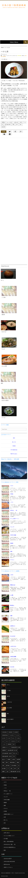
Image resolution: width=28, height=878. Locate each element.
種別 (5, 850)
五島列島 (9, 744)
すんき (3, 348)
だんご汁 (12, 526)
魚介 (8, 771)
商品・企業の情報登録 (8, 841)
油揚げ (18, 762)
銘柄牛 (3, 771)
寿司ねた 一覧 (13, 510)
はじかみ (12, 666)
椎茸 (7, 762)
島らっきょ (15, 753)
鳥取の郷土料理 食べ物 (15, 771)
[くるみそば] (8, 325)
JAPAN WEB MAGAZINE (9, 861)
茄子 (17, 124)
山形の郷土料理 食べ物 (12, 750)
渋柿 (3, 765)
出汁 (14, 744)
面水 (14, 438)
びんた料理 (4, 366)
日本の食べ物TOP (8, 858)
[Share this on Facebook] (15, 131)
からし (13, 738)
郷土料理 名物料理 (7, 680)
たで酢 (11, 595)
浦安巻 (3, 314)
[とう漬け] (9, 291)
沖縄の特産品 (12, 762)
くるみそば (3, 331)
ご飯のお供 (16, 122)
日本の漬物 (19, 55)
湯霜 (11, 551)
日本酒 (13, 759)
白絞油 (14, 445)
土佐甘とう (12, 625)
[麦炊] (8, 377)
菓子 (15, 768)
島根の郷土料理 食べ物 (6, 756)
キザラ (11, 485)
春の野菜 (18, 759)
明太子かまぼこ (14, 453)
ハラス (11, 502)
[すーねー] (9, 411)
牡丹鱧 (5, 811)
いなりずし (12, 735)
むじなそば (12, 636)
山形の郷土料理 (7, 124)
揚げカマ (4, 759)
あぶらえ (14, 441)
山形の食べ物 (14, 55)
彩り (14, 756)
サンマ (7, 741)
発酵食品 (23, 55)
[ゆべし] (8, 274)
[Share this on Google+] (21, 131)
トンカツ (4, 744)
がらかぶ (12, 559)
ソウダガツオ (13, 741)
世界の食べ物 (7, 864)
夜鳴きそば (12, 584)
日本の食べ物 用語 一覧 (9, 844)
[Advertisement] (14, 23)
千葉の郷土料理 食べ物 (15, 747)
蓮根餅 (11, 543)
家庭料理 (4, 750)
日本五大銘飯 (13, 535)
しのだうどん (13, 646)
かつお (9, 738)
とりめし (18, 738)
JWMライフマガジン (8, 867)
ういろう (17, 735)
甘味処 (11, 494)
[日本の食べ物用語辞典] (14, 6)
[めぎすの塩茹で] (9, 394)
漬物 (13, 124)
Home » (2, 47)
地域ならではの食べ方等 (7, 55)
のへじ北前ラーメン (14, 518)
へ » (5, 47)
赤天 (5, 822)
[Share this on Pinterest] (4, 134)
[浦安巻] (9, 308)
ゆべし (2, 280)
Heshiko (10, 732)
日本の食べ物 (4, 54)
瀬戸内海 (7, 765)
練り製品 (4, 768)
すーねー (4, 417)
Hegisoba (4, 732)
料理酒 (9, 759)
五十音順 (6, 838)
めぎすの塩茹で (5, 400)
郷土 (21, 124)
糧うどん (6, 820)
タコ (18, 741)
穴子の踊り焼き (14, 449)
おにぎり (4, 738)
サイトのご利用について (9, 835)
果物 (3, 762)
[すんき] (9, 342)
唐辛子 (21, 122)
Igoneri (16, 732)
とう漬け (4, 297)
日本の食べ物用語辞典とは (9, 847)
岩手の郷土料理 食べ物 (6, 753)
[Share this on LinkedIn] (10, 134)
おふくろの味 (9, 122)
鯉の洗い (12, 605)
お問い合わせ (7, 832)
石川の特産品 (13, 765)
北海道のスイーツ (5, 747)
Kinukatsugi (5, 735)
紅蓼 (11, 615)
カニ (3, 741)
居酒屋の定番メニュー (8, 814)
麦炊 (2, 383)
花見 (11, 768)
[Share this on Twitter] (9, 131)
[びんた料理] (9, 360)
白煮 (5, 817)
